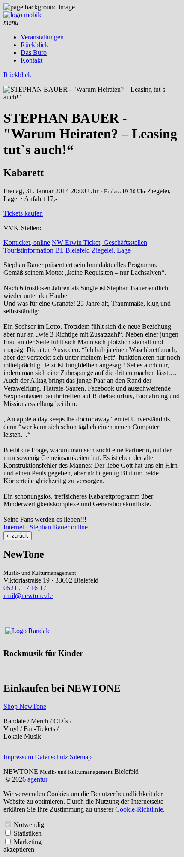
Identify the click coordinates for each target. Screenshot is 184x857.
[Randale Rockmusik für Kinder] (27, 630)
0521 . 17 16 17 (24, 588)
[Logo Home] (22, 14)
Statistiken (28, 833)
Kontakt (31, 60)
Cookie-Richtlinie (139, 809)
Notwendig (29, 824)
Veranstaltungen (42, 37)
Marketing (28, 841)
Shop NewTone (24, 706)
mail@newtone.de (28, 595)
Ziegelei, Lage (111, 250)
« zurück (17, 535)
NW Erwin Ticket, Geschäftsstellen (99, 242)
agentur (37, 779)
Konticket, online (26, 242)
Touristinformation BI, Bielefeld (46, 250)
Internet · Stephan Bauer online (45, 527)
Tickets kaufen (23, 213)
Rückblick (34, 44)
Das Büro (34, 52)
